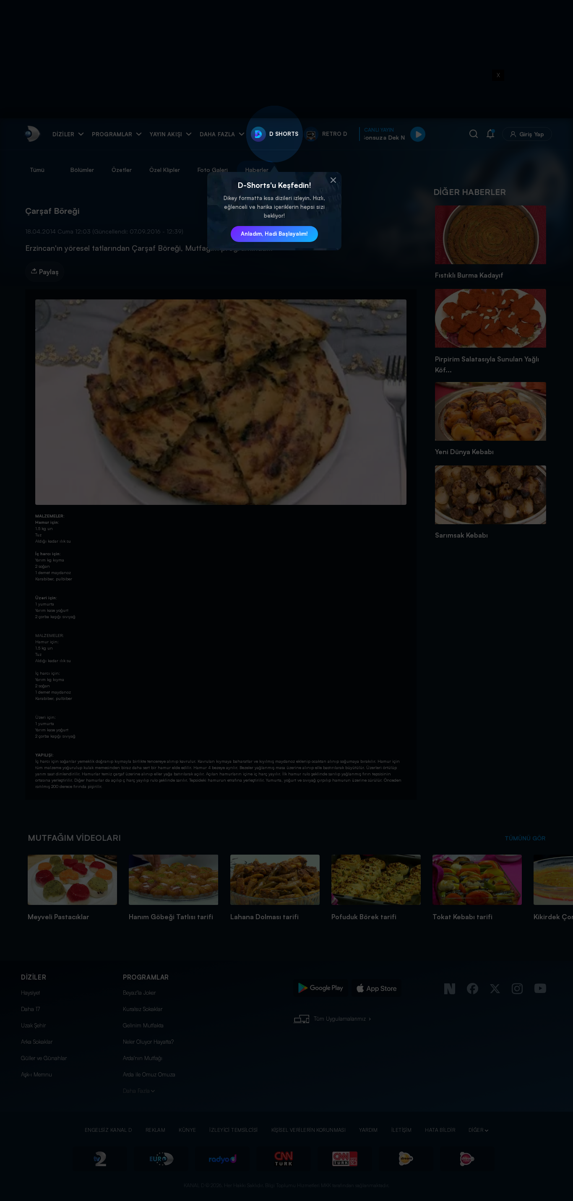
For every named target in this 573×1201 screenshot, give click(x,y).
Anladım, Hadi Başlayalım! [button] (274, 233)
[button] (333, 180)
